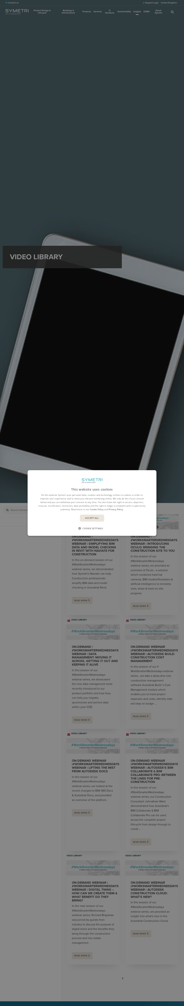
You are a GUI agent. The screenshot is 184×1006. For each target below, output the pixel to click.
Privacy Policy (116, 509)
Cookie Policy (97, 509)
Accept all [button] (92, 518)
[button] (92, 528)
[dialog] (92, 503)
